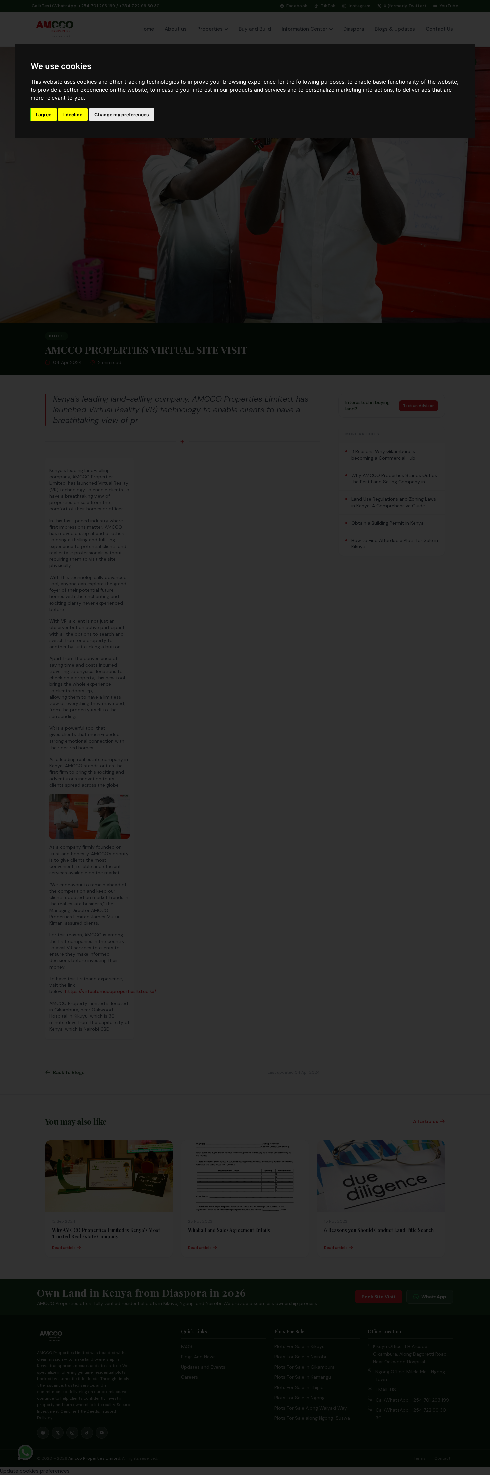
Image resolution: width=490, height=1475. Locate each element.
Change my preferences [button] (121, 114)
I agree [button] (43, 114)
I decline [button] (72, 114)
